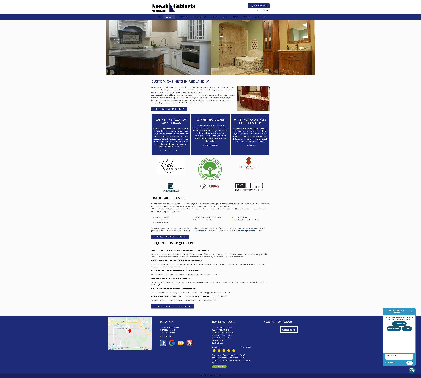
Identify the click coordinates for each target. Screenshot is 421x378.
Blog (225, 17)
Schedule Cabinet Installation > (171, 151)
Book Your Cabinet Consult (169, 109)
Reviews (235, 17)
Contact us (288, 329)
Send (409, 363)
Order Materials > (250, 146)
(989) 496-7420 (260, 5)
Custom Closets (199, 17)
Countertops (183, 17)
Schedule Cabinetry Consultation (173, 306)
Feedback (247, 17)
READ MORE (219, 367)
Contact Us (260, 17)
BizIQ (387, 362)
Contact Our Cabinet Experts (170, 237)
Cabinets (169, 17)
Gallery (214, 17)
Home (158, 17)
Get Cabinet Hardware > (210, 145)
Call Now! (407, 329)
